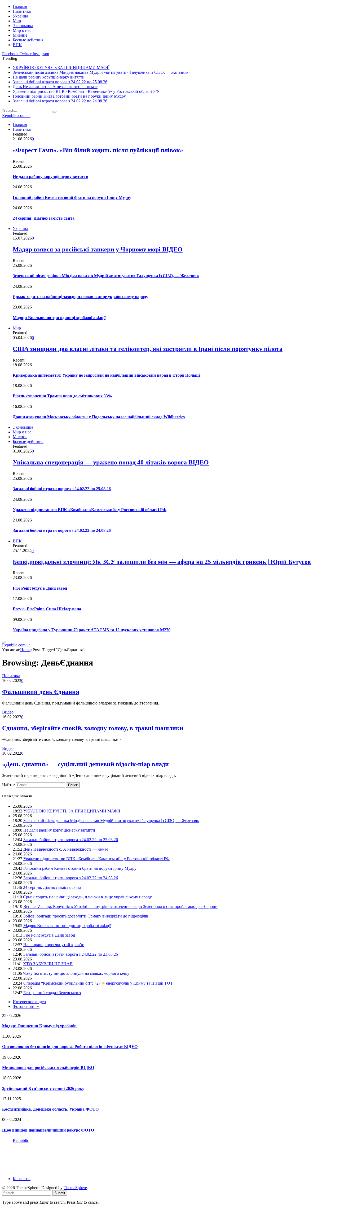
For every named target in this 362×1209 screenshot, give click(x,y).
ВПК (17, 44)
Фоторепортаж (26, 1006)
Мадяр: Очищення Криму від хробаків (39, 1026)
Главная (20, 6)
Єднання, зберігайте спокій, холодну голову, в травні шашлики (92, 728)
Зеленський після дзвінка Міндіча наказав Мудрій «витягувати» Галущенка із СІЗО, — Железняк (100, 72)
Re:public (21, 1140)
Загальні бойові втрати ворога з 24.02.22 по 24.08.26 (60, 101)
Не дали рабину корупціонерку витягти (49, 77)
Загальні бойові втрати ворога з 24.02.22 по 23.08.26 (70, 954)
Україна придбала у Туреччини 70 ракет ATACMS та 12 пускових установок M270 (91, 630)
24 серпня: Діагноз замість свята (43, 218)
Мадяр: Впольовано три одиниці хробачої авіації (59, 317)
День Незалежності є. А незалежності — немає (55, 86)
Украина (20, 16)
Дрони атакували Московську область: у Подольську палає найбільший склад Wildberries (99, 417)
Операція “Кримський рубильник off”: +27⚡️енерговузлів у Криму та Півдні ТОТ (98, 983)
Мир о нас (22, 30)
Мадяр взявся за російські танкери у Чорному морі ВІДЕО (98, 249)
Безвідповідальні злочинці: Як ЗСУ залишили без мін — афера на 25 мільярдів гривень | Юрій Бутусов (162, 561)
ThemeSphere (75, 1187)
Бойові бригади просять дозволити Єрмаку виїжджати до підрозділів (85, 916)
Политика (22, 11)
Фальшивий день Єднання (40, 691)
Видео (8, 712)
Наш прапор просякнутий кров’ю (53, 944)
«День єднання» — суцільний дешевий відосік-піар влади (85, 764)
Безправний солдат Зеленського (52, 992)
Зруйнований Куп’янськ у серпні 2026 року (43, 1088)
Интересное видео (29, 1001)
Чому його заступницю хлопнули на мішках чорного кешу (76, 973)
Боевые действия (28, 40)
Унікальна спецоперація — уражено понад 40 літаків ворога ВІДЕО (111, 462)
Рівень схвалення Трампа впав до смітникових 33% (62, 396)
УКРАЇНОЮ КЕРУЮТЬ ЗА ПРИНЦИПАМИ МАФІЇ (61, 67)
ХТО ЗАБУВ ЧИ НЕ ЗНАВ (48, 964)
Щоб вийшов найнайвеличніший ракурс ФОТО (48, 1130)
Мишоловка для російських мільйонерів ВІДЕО (48, 1067)
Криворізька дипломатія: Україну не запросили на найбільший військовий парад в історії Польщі (106, 375)
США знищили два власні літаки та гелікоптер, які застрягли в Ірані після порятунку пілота (147, 348)
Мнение (20, 35)
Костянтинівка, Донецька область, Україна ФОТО (50, 1109)
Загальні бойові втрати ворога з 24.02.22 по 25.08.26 (60, 82)
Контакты (21, 1178)
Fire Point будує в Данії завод (40, 588)
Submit (59, 1193)
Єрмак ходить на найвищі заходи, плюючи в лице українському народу (80, 296)
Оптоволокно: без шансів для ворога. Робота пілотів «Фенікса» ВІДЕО (70, 1046)
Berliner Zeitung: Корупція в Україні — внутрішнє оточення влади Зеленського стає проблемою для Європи (120, 906)
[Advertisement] (98, 1159)
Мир (17, 21)
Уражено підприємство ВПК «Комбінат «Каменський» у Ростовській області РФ (86, 91)
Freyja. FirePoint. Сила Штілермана (47, 609)
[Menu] (4, 641)
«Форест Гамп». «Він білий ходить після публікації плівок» (98, 150)
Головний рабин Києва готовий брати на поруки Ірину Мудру (69, 96)
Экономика (23, 25)
